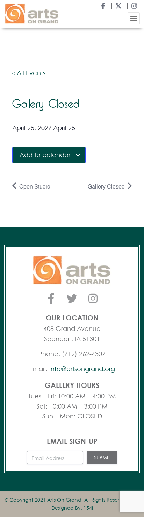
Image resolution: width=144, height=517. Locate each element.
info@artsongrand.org (82, 369)
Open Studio (34, 186)
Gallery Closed (107, 186)
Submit (102, 457)
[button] (134, 18)
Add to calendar (46, 154)
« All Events (28, 73)
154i (88, 508)
